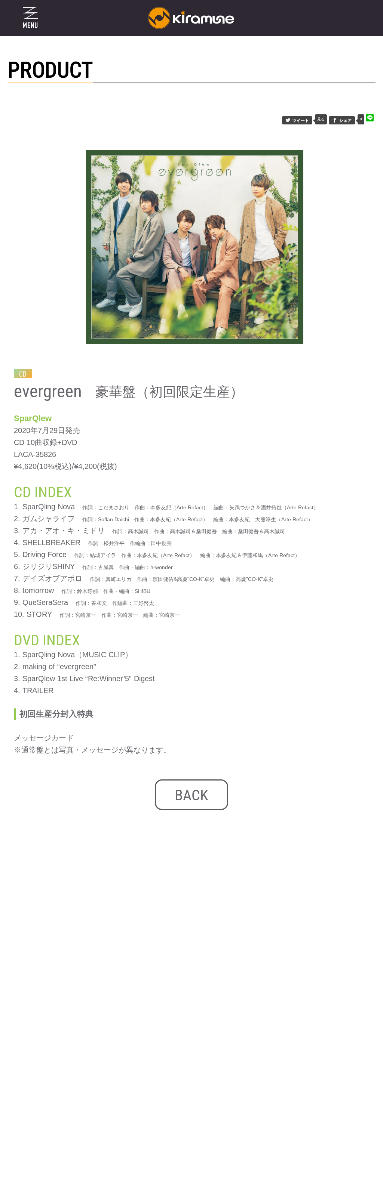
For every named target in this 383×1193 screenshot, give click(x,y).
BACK (191, 795)
